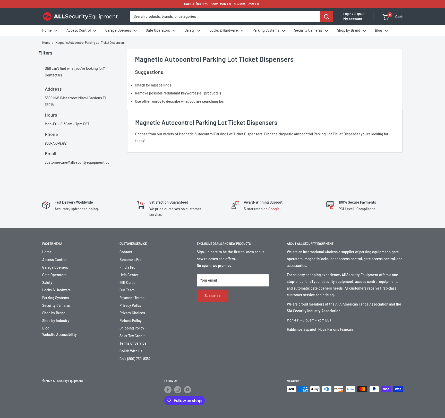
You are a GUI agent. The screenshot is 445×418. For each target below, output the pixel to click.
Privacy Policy (130, 305)
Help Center (129, 275)
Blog (378, 30)
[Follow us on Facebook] (168, 389)
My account (353, 19)
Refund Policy (130, 320)
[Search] (326, 16)
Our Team (127, 290)
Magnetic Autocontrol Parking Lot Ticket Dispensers (90, 42)
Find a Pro (127, 267)
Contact (125, 252)
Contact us (53, 75)
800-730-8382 (56, 143)
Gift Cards (127, 282)
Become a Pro (130, 259)
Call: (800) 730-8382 (135, 358)
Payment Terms (131, 297)
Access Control (78, 30)
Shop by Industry (55, 320)
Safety (190, 30)
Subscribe (212, 295)
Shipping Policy (131, 328)
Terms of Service (133, 343)
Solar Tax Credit (132, 336)
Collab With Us (130, 351)
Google (274, 209)
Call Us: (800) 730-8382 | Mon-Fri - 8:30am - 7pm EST (222, 4)
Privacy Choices (132, 313)
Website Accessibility (59, 334)
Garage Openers (118, 30)
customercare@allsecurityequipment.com (79, 162)
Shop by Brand (348, 30)
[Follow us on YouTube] (187, 389)
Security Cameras (308, 30)
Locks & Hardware (223, 30)
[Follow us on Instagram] (177, 389)
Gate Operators (158, 30)
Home (47, 30)
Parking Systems (266, 30)
